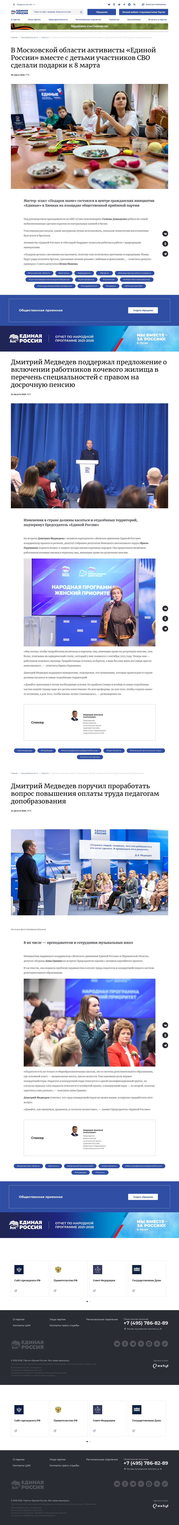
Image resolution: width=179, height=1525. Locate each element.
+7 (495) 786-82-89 (146, 1323)
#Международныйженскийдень (134, 273)
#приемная (109, 279)
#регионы (64, 273)
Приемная (114, 19)
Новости (45, 37)
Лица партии (34, 19)
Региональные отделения (88, 19)
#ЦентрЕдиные (86, 279)
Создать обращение (143, 310)
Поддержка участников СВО (89, 26)
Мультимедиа (134, 19)
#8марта (104, 273)
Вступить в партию (157, 19)
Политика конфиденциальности (26, 1370)
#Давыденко (84, 273)
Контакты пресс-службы (64, 1325)
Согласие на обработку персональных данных (33, 1375)
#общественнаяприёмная (136, 279)
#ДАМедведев (24, 750)
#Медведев (47, 750)
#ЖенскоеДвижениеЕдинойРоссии (79, 750)
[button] (87, 1301)
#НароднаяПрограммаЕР (80, 1166)
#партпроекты (114, 750)
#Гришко (100, 1172)
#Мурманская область (28, 1166)
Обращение (101, 12)
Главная (14, 37)
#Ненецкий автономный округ (146, 750)
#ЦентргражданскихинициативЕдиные (49, 279)
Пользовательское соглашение (26, 1368)
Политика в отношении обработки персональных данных (39, 1373)
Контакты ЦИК (22, 1325)
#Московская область (39, 273)
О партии (15, 19)
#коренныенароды (90, 757)
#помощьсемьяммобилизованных (54, 286)
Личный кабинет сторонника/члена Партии (143, 12)
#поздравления (89, 286)
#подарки (111, 286)
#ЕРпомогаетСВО (134, 286)
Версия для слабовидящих (156, 4)
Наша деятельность (29, 37)
